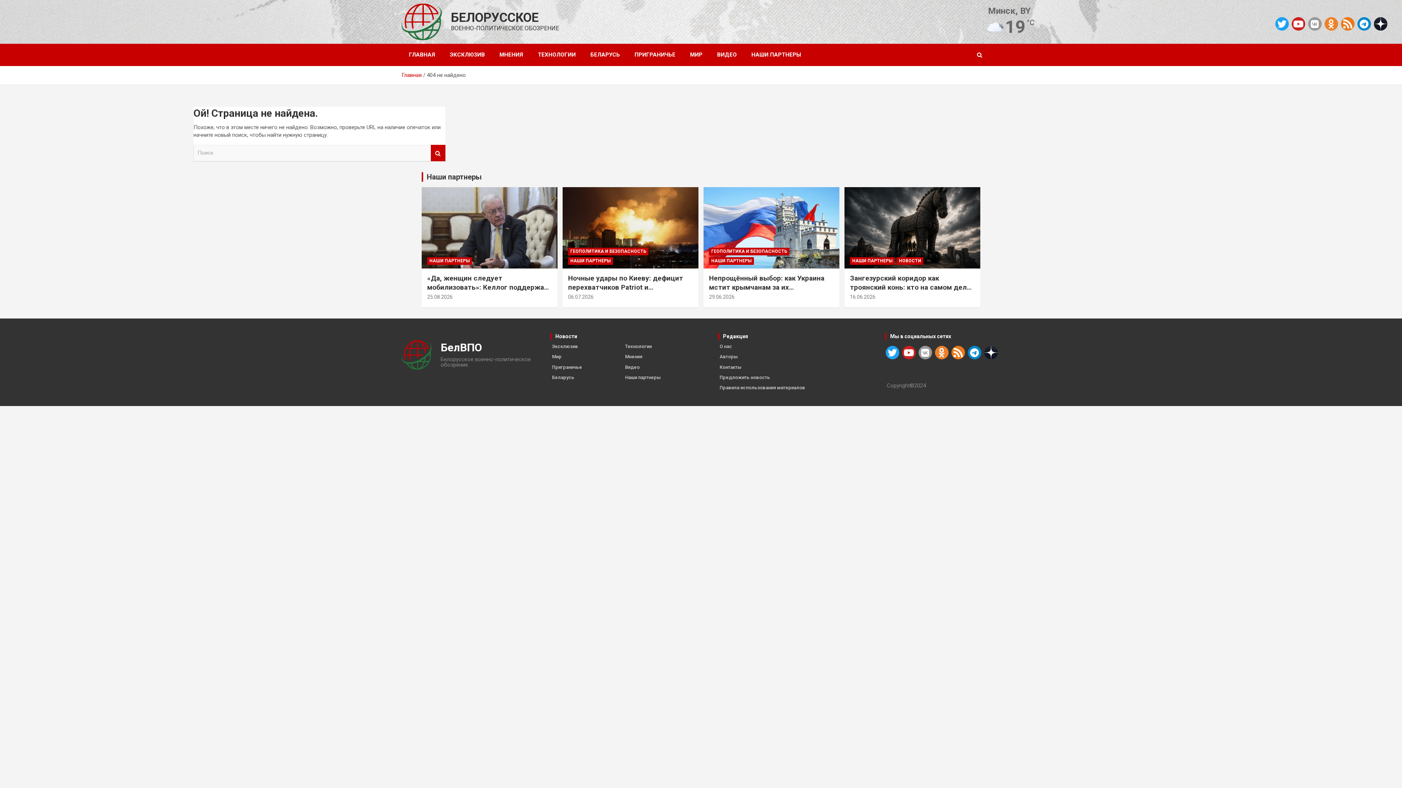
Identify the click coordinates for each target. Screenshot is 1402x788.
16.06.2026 (863, 297)
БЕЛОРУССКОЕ (495, 17)
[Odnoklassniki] (1331, 24)
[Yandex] (1380, 23)
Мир (696, 54)
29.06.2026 (722, 297)
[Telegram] (1364, 24)
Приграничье (655, 54)
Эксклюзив (467, 54)
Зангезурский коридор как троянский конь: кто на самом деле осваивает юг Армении (910, 287)
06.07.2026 (581, 297)
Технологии (557, 54)
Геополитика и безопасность (608, 251)
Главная (422, 54)
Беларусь (605, 54)
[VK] (1315, 24)
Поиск (438, 153)
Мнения (511, 54)
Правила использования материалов (762, 387)
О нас (726, 346)
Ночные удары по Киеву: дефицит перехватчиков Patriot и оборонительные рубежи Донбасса (628, 287)
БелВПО (461, 347)
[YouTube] (1298, 24)
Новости (910, 260)
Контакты (731, 367)
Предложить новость (745, 377)
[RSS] (1347, 23)
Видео (727, 54)
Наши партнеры (776, 54)
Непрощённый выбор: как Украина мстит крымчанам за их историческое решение (766, 287)
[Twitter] (1282, 24)
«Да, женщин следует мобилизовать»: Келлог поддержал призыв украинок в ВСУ (487, 287)
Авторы (729, 356)
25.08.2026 (440, 297)
